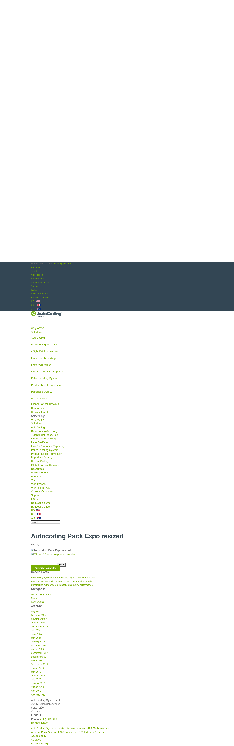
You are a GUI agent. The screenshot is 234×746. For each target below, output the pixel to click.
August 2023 (37, 649)
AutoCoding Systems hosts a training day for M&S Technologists (63, 578)
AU (33, 309)
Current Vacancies (40, 282)
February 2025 (38, 615)
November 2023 (39, 646)
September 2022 (39, 653)
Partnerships (37, 602)
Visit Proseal (37, 274)
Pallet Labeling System (44, 378)
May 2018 (36, 672)
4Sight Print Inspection (44, 351)
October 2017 (38, 676)
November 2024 (39, 619)
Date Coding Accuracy (44, 344)
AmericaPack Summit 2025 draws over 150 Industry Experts (61, 582)
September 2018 (39, 664)
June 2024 (36, 634)
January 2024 (38, 642)
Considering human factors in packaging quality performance (62, 585)
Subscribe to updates (45, 568)
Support (35, 286)
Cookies (36, 740)
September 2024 (39, 627)
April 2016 (36, 691)
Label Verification (41, 364)
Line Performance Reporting (47, 371)
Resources (37, 468)
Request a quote (39, 297)
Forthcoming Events (41, 595)
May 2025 (36, 612)
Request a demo (39, 293)
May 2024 (36, 638)
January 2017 (38, 683)
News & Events (40, 472)
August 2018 (37, 668)
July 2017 (36, 679)
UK (33, 305)
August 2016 (37, 687)
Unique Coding (39, 398)
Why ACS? (37, 419)
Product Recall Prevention (46, 385)
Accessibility (38, 736)
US (33, 301)
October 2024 (38, 623)
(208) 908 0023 (48, 719)
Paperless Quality (41, 391)
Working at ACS (39, 278)
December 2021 (39, 657)
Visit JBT (35, 271)
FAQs (34, 290)
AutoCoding (38, 337)
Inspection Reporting (43, 358)
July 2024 (36, 630)
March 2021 (37, 661)
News (34, 598)
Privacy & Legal (40, 744)
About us (35, 267)
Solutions (36, 423)
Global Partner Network (45, 403)
